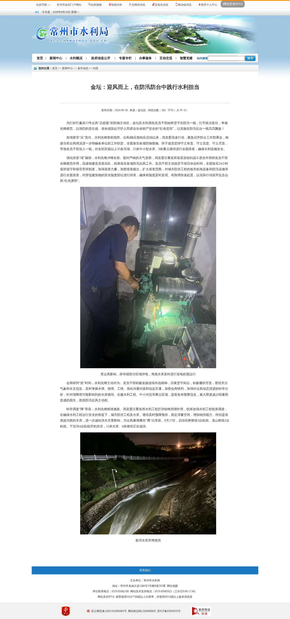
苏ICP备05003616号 (169, 611)
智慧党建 (186, 58)
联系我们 (145, 570)
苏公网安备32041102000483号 (109, 611)
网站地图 (172, 585)
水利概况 (76, 58)
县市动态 (82, 68)
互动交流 (166, 58)
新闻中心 (56, 58)
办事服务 (145, 58)
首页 (40, 58)
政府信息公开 (100, 58)
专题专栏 (125, 58)
